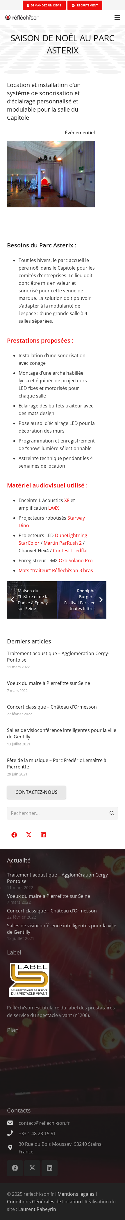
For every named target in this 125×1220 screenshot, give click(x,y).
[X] (29, 835)
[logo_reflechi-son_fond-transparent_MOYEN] (22, 17)
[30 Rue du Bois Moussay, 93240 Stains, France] (13, 1148)
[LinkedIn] (43, 835)
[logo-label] (62, 980)
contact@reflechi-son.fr (44, 1123)
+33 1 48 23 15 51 (37, 1133)
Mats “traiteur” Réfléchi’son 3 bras (56, 570)
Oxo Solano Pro (76, 560)
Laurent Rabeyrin (37, 1209)
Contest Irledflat (70, 550)
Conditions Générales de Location (44, 1201)
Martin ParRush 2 (63, 543)
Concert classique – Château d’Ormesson (52, 707)
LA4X (53, 508)
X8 (66, 500)
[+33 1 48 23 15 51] (13, 1133)
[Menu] (117, 17)
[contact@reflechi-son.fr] (13, 1123)
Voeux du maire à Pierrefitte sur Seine (48, 683)
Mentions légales (76, 1194)
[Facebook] (14, 835)
